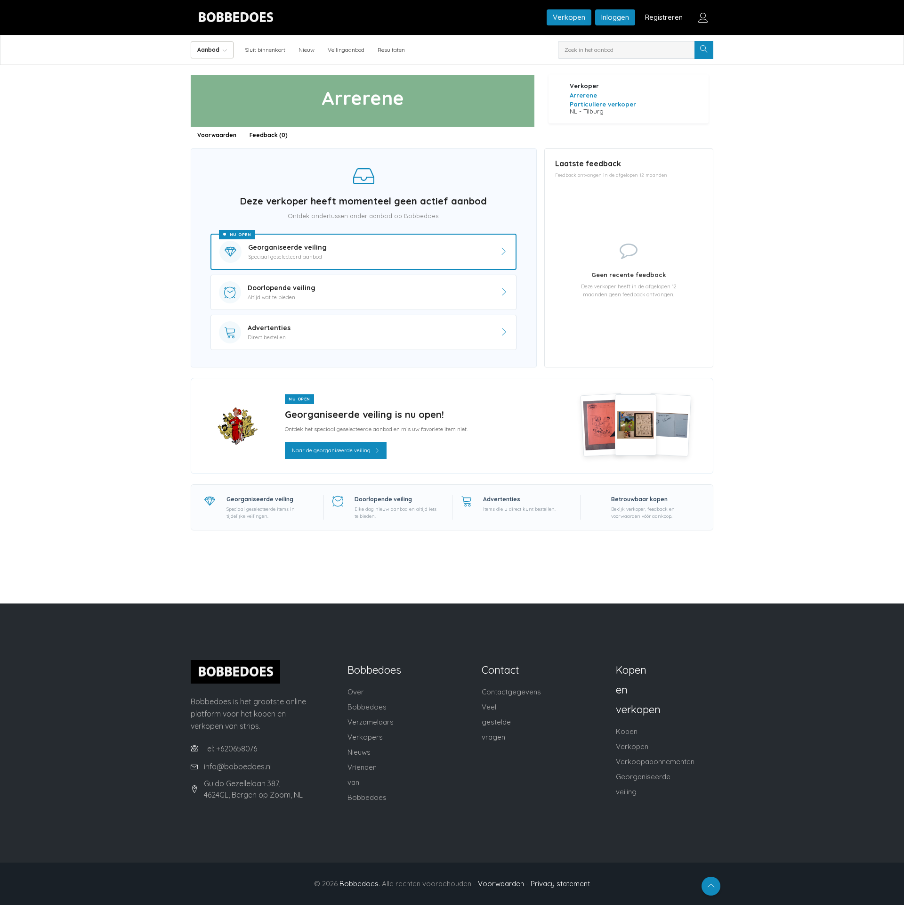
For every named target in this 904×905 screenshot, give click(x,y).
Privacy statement (560, 883)
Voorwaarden (216, 135)
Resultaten (391, 49)
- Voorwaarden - (501, 883)
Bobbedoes (359, 883)
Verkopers (365, 737)
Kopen (627, 731)
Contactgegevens (511, 691)
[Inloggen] (703, 17)
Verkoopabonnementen (655, 761)
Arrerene (583, 95)
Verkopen (569, 17)
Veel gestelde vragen (496, 722)
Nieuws (359, 752)
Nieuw (307, 49)
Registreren (664, 17)
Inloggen (615, 17)
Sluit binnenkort (265, 49)
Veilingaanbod (346, 49)
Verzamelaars (370, 721)
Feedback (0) (269, 135)
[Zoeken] (703, 50)
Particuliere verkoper (603, 104)
